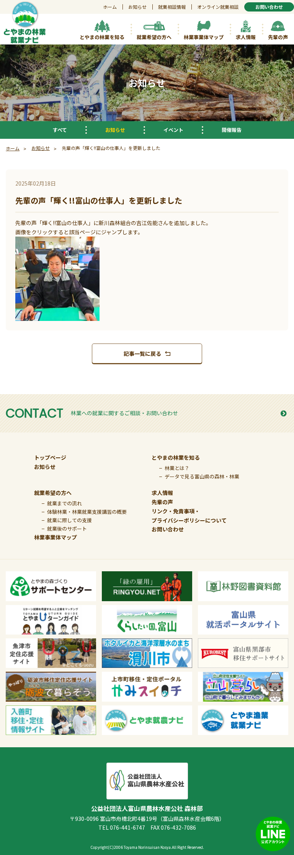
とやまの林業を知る (176, 457)
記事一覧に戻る (142, 353)
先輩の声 (162, 502)
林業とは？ (177, 468)
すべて (60, 129)
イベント (173, 129)
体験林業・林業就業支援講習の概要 (87, 511)
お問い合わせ (168, 529)
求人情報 (162, 493)
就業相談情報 (172, 6)
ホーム (110, 6)
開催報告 (232, 129)
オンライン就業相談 (217, 6)
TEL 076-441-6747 (121, 827)
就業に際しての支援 (69, 520)
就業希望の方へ (53, 493)
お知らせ (137, 6)
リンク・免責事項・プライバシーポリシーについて (189, 515)
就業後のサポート (67, 528)
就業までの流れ (64, 503)
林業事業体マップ (55, 537)
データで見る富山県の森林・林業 (202, 476)
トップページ (50, 457)
